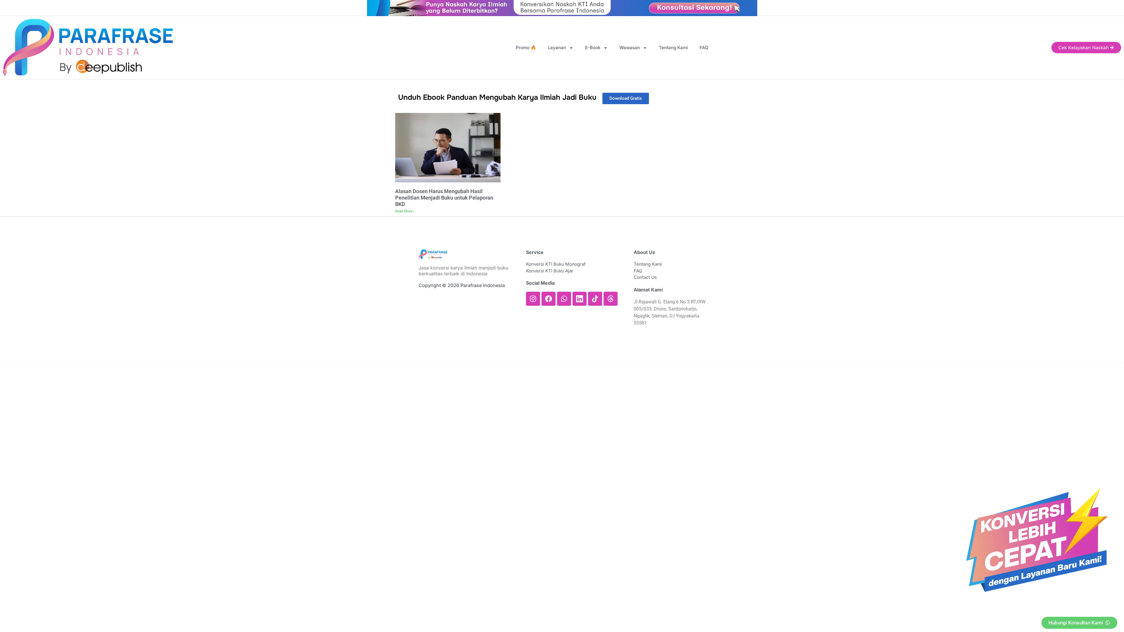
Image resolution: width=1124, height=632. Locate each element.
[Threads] (611, 299)
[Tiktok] (595, 299)
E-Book (592, 47)
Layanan (557, 47)
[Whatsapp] (564, 299)
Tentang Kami (673, 47)
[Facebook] (549, 299)
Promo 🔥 (526, 47)
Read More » (405, 211)
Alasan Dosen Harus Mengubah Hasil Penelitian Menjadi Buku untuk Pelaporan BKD (444, 197)
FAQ (704, 47)
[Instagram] (533, 299)
